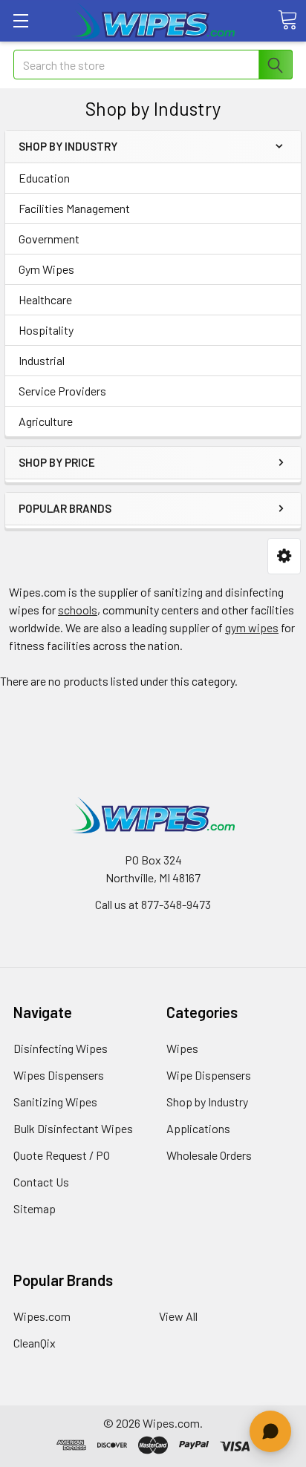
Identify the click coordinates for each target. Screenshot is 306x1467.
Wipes (182, 1048)
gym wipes (252, 627)
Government (49, 239)
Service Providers (62, 391)
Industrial (42, 360)
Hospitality (46, 330)
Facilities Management (74, 208)
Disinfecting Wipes (60, 1048)
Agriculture (46, 421)
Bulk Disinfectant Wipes (73, 1128)
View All (178, 1316)
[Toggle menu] (20, 20)
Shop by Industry (207, 1101)
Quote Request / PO (61, 1155)
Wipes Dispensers (58, 1075)
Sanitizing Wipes (55, 1101)
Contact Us (41, 1182)
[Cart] (287, 20)
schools (77, 610)
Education (44, 178)
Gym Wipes (46, 269)
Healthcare (45, 299)
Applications (198, 1128)
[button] (284, 556)
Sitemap (34, 1208)
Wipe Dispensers (208, 1075)
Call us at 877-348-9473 (153, 904)
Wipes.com (42, 1316)
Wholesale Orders (209, 1155)
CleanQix (34, 1343)
